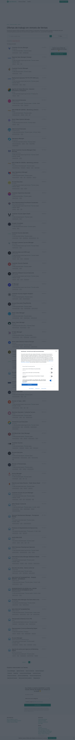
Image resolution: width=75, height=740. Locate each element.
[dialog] (37, 370)
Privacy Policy (43, 388)
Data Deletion (31, 388)
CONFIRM (30, 384)
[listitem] (37, 366)
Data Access (37, 388)
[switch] (51, 369)
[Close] (56, 351)
